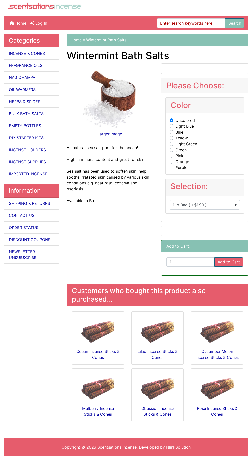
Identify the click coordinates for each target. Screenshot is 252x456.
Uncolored (185, 120)
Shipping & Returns (29, 203)
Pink (179, 155)
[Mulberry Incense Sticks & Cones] (98, 388)
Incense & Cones (27, 53)
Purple (181, 167)
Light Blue (184, 126)
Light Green (186, 143)
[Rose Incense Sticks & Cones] (217, 388)
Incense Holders (27, 149)
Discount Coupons (29, 239)
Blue (179, 132)
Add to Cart (229, 261)
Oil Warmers (22, 89)
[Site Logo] (45, 6)
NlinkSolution (178, 447)
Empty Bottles (25, 125)
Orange (182, 161)
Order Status (23, 227)
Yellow (181, 138)
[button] (243, 431)
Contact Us (21, 215)
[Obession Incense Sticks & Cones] (157, 388)
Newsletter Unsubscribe (22, 254)
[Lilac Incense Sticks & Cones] (157, 331)
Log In (40, 23)
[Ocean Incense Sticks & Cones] (98, 331)
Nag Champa (22, 77)
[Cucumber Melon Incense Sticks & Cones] (217, 331)
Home (20, 23)
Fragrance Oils (25, 65)
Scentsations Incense (117, 447)
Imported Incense (28, 173)
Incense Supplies (27, 161)
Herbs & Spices (24, 101)
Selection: (189, 186)
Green (181, 149)
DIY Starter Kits (26, 137)
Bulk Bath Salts (26, 113)
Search (234, 23)
